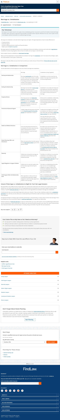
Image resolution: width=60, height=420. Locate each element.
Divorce (5, 354)
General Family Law (8, 352)
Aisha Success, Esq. (21, 22)
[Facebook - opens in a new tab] (2, 391)
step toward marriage (24, 53)
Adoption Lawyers (5, 292)
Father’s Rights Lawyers (6, 288)
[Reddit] (18, 391)
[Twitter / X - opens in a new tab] (10, 391)
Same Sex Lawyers (5, 284)
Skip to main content (30, 1)
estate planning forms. (39, 311)
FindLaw (2, 16)
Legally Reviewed (6, 25)
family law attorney (14, 189)
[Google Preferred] (22, 391)
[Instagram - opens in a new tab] (14, 391)
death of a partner (13, 46)
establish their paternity (49, 158)
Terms (2, 416)
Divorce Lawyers (4, 300)
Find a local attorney (8, 232)
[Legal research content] (57, 406)
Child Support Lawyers (6, 280)
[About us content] (57, 395)
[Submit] (57, 252)
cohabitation (37, 55)
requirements (28, 76)
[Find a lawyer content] (57, 398)
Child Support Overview (7, 268)
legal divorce (54, 49)
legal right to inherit (28, 142)
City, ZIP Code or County (8, 339)
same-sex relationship (27, 199)
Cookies (17, 416)
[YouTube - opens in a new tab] (6, 391)
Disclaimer (12, 416)
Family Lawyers (4, 276)
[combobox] (24, 342)
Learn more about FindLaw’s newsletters (9, 256)
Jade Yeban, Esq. (5, 22)
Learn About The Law (9, 16)
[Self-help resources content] (57, 402)
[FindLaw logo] (7, 2)
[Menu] (1, 2)
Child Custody (7, 356)
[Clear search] (44, 342)
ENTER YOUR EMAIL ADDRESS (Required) (9, 381)
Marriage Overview (6, 266)
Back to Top (31, 363)
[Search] (57, 2)
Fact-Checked (17, 25)
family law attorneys (15, 201)
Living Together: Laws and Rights (25, 16)
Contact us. (51, 376)
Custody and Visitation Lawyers (8, 296)
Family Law (16, 16)
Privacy (6, 416)
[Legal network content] (57, 410)
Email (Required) (5, 249)
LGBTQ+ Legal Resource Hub (8, 264)
